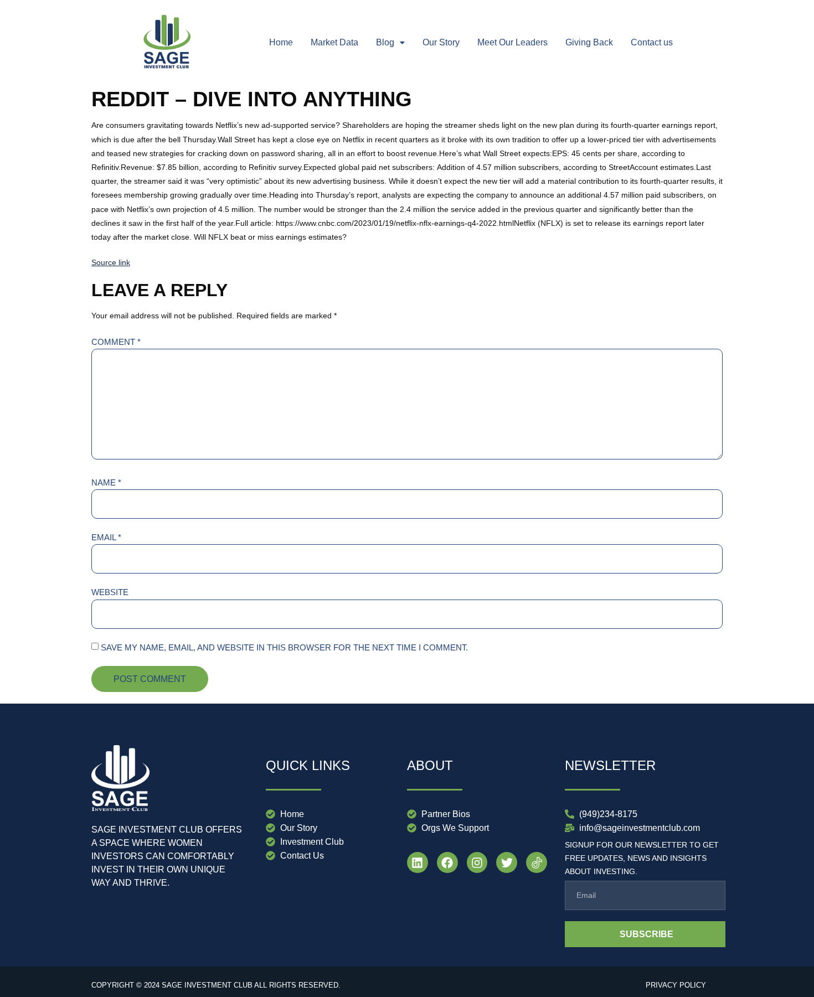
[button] (390, 43)
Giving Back (589, 42)
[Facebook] (447, 862)
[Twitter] (506, 862)
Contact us (652, 42)
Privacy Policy (676, 985)
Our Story (441, 42)
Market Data (334, 42)
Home (281, 42)
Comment (116, 342)
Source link (110, 262)
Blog (385, 42)
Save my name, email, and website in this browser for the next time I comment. (284, 647)
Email (106, 537)
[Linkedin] (417, 862)
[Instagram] (477, 862)
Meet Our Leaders (512, 42)
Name (106, 482)
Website (109, 592)
